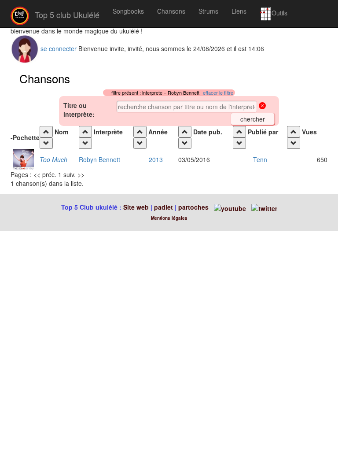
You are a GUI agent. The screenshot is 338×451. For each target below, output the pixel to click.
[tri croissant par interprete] (85, 131)
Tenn (260, 159)
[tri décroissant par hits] (293, 143)
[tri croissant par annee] (140, 131)
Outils (279, 12)
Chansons (171, 11)
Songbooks (128, 11)
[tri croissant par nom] (46, 131)
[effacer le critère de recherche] (262, 106)
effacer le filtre (218, 92)
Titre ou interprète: (79, 109)
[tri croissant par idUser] (239, 131)
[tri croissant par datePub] (184, 131)
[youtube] (229, 207)
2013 (156, 159)
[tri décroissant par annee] (140, 143)
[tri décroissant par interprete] (85, 143)
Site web (136, 207)
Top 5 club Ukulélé (66, 14)
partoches (193, 207)
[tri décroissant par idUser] (239, 143)
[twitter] (264, 207)
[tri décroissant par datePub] (184, 143)
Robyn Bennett (99, 159)
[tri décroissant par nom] (46, 143)
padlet (164, 207)
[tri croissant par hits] (293, 131)
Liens (238, 11)
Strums (208, 11)
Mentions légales (169, 218)
